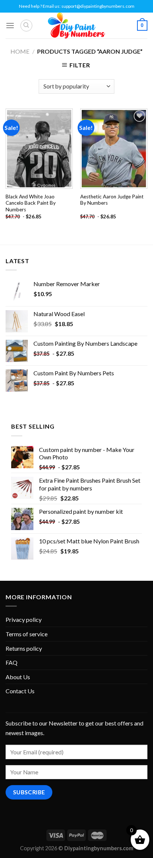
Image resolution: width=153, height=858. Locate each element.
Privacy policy (24, 619)
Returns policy (24, 648)
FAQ (11, 662)
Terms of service (27, 633)
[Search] (26, 25)
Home (19, 51)
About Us (18, 676)
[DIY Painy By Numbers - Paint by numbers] (76, 25)
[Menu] (10, 25)
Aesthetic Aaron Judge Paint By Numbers (112, 200)
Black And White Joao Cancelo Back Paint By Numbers (31, 203)
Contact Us (20, 690)
